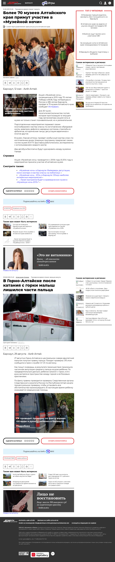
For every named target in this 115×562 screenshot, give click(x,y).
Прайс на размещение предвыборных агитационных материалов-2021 (44, 523)
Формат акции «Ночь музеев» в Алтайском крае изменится (23, 232)
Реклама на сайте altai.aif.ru (48, 520)
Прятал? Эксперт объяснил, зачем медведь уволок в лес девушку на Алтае (97, 74)
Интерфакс (53, 107)
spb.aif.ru (21, 342)
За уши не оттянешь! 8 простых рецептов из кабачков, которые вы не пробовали (99, 104)
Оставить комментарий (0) (57, 191)
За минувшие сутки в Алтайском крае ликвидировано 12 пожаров (94, 44)
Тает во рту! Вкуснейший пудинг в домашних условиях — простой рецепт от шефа (97, 89)
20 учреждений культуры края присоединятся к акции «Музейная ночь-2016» (59, 226)
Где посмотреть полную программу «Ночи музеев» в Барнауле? (58, 233)
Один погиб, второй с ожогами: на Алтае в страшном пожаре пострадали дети (59, 483)
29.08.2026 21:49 (8, 277)
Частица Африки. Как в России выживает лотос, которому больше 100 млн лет (98, 320)
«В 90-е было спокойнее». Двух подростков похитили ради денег (97, 289)
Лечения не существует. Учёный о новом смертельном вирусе (97, 297)
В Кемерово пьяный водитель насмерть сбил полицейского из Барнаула (93, 17)
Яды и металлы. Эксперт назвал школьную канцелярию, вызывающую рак (97, 312)
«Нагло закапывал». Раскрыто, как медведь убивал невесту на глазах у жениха (98, 97)
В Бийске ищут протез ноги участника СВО (93, 35)
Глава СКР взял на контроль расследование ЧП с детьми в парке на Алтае (58, 476)
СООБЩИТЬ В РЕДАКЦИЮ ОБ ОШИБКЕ (84, 523)
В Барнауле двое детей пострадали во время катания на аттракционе (24, 483)
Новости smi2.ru (10, 270)
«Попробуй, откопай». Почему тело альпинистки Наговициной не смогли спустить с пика (98, 82)
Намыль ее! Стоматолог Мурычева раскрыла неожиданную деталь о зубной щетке (98, 305)
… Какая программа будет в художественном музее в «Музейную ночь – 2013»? (22, 240)
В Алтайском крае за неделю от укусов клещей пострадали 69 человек (94, 26)
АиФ (17, 77)
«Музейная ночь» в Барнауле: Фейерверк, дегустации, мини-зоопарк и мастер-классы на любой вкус (43, 171)
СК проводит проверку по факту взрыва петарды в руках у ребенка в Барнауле (40, 420)
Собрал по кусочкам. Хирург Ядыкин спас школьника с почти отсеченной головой (99, 283)
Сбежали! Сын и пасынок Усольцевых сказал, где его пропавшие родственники (99, 67)
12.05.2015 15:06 (8, 9)
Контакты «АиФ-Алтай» (27, 520)
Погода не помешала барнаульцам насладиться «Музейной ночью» (22, 226)
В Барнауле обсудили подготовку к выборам (94, 53)
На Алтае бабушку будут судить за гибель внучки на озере (24, 475)
